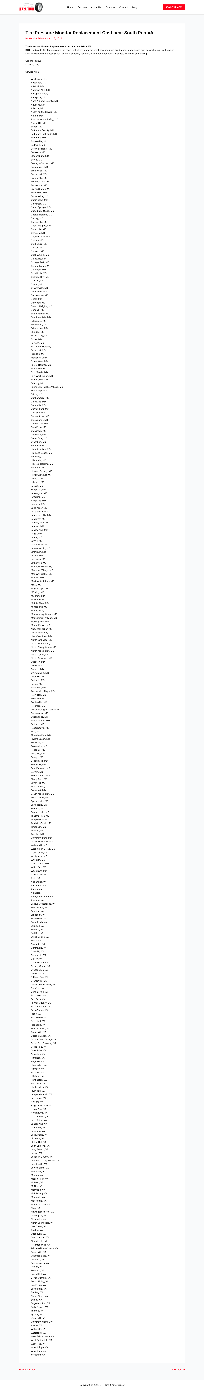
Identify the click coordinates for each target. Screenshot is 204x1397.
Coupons (110, 7)
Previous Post (27, 1369)
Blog (134, 7)
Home (70, 7)
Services (82, 7)
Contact (123, 7)
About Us (96, 7)
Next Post (178, 1369)
